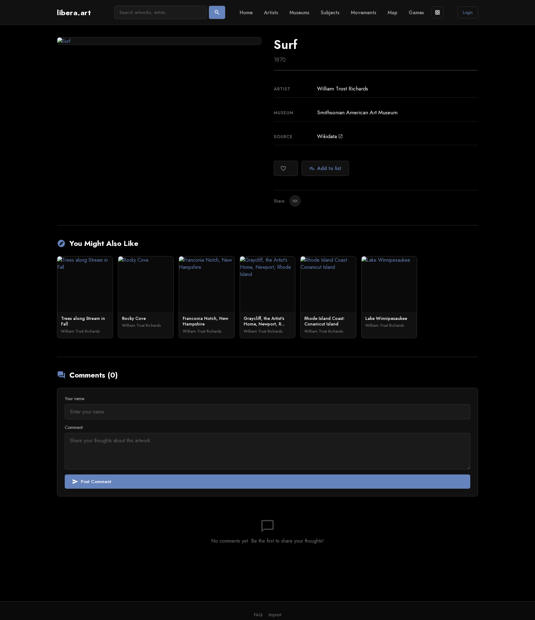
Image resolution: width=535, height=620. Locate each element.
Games (416, 12)
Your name (75, 398)
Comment (74, 427)
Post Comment (91, 481)
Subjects (330, 12)
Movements (363, 12)
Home (246, 12)
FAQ (258, 615)
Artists (271, 12)
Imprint (275, 615)
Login (468, 12)
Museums (299, 12)
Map (392, 12)
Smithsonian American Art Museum (357, 112)
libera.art (74, 12)
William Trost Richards (342, 89)
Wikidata (330, 136)
